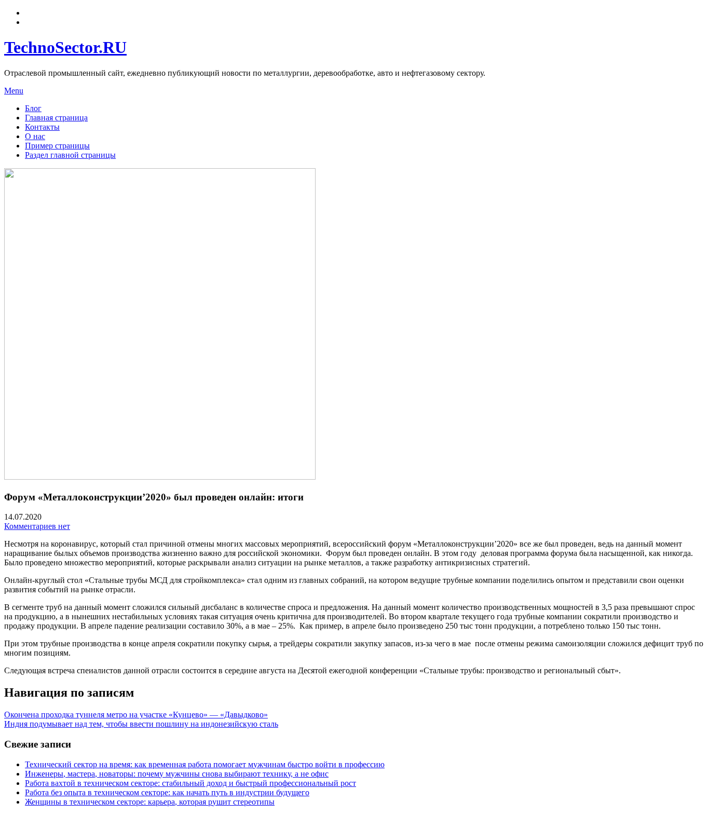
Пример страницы (57, 145)
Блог (33, 108)
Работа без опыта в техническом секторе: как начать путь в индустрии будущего (167, 792)
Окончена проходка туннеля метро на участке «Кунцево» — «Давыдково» (136, 714)
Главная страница (56, 117)
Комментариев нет (37, 526)
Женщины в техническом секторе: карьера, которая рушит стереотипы (150, 801)
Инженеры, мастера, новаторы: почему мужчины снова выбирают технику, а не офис (177, 773)
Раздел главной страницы (70, 155)
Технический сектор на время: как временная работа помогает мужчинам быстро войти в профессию (205, 764)
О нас (35, 136)
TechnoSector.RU (65, 47)
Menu (13, 90)
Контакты (42, 127)
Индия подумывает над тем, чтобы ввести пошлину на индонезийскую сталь (141, 723)
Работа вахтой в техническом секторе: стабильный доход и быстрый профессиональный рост (190, 783)
